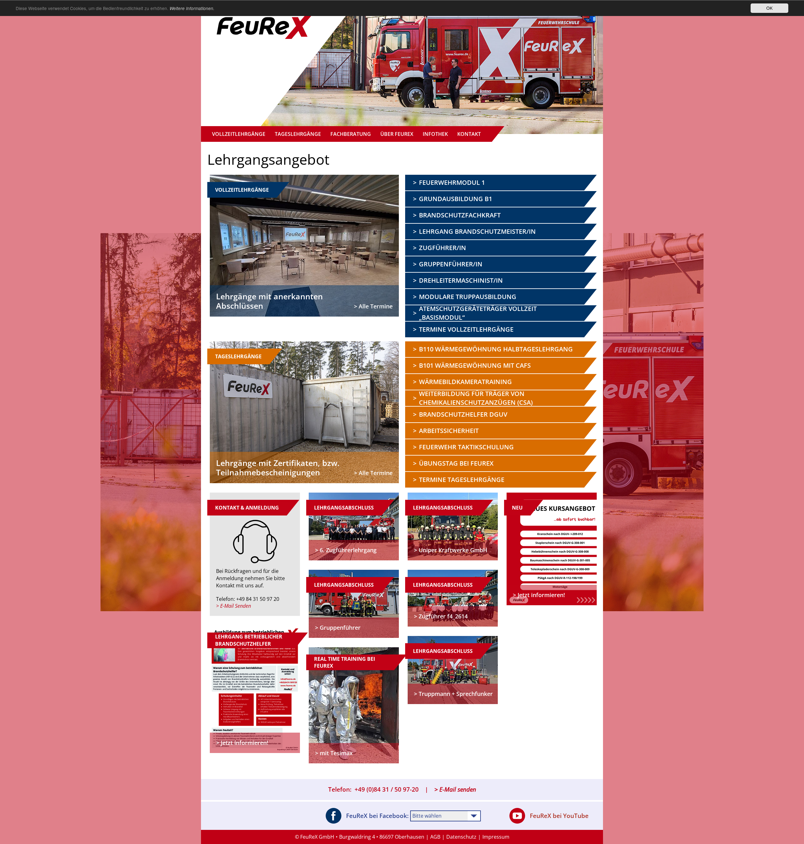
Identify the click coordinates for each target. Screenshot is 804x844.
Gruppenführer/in (450, 264)
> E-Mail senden (455, 789)
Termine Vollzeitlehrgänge (466, 329)
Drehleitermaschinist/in (461, 280)
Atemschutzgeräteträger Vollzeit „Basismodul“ (478, 313)
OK (769, 8)
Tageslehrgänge (298, 134)
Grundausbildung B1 (455, 199)
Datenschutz (461, 836)
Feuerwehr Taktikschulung (466, 447)
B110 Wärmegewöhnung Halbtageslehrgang (496, 349)
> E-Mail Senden (233, 605)
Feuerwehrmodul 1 (452, 182)
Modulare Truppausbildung (467, 296)
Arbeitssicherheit (449, 430)
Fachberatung (350, 134)
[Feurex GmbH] (265, 20)
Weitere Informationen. (192, 8)
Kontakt (469, 134)
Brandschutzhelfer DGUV (463, 414)
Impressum (495, 836)
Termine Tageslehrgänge (461, 479)
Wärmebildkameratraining (465, 381)
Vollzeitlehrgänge (238, 134)
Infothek (435, 134)
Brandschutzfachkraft (460, 215)
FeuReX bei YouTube (559, 816)
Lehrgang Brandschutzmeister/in (477, 231)
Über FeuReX (396, 134)
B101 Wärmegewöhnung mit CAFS (475, 365)
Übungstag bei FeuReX (456, 463)
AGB (435, 836)
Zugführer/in (442, 247)
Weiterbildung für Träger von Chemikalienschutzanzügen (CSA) (476, 398)
